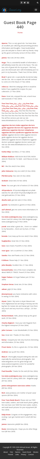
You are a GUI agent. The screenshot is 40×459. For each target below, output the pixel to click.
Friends (10, 454)
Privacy (23, 454)
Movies (35, 452)
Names (17, 452)
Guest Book (26, 452)
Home (20, 32)
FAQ (11, 452)
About (5, 452)
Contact (31, 454)
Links (17, 454)
